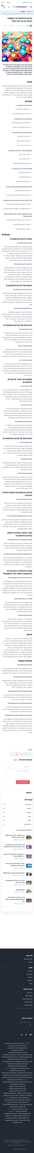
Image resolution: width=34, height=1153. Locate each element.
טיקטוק (26, 1080)
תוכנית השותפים (28, 959)
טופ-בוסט (29, 956)
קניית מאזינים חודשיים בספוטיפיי (21, 1116)
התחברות (29, 980)
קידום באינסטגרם (17, 169)
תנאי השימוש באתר (27, 999)
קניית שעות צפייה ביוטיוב (26, 1104)
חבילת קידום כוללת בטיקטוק (11, 1095)
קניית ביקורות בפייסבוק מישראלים (22, 1075)
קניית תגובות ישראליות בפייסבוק (23, 1077)
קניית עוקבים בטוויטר (21, 1111)
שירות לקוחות (27, 989)
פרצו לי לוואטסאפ (17, 1123)
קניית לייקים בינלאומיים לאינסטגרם (17, 1052)
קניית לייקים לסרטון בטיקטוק (11, 1082)
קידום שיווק (8, 1116)
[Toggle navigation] (31, 7)
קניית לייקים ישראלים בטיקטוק (18, 1091)
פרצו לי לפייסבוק (7, 1075)
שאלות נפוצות (28, 996)
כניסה (3, 2)
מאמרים (22, 11)
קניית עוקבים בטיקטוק (26, 1082)
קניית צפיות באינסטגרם (9, 1055)
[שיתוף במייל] (21, 754)
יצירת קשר (29, 993)
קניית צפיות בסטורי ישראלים (24, 1055)
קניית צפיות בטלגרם (11, 1118)
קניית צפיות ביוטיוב (23, 1102)
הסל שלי (30, 971)
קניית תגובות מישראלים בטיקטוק (17, 1089)
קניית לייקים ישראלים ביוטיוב (19, 1109)
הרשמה (8, 2)
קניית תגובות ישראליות (18, 1050)
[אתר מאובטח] (17, 1130)
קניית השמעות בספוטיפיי (24, 1113)
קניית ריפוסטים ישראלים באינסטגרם (17, 1048)
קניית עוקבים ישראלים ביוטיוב (17, 1107)
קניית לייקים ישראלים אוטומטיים (23, 1061)
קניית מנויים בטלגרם (23, 1118)
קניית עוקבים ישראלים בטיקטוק (17, 1086)
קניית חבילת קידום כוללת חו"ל (10, 1057)
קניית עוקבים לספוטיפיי (10, 1113)
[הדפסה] (12, 754)
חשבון (30, 968)
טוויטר (9, 1109)
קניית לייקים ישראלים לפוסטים (18, 1070)
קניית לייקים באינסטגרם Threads (20, 1068)
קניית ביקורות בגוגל (25, 1120)
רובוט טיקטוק (25, 1098)
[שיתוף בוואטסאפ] (30, 754)
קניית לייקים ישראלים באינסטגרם (17, 1046)
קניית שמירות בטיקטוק (26, 1095)
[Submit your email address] (30, 1026)
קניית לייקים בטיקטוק (15, 1098)
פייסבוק (8, 1068)
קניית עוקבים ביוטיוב (9, 1100)
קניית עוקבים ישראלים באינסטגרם (14, 1043)
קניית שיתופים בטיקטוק (10, 1093)
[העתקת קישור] (17, 754)
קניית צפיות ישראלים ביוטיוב (23, 1100)
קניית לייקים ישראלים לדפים (25, 1073)
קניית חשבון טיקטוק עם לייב (17, 1084)
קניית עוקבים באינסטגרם (25, 1057)
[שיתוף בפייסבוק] (26, 754)
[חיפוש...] (13, 7)
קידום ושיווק (11, 1111)
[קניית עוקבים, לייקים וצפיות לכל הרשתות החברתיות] (22, 7)
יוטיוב (7, 1098)
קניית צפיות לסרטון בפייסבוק (9, 1073)
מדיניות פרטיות (28, 1002)
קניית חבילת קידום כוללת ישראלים (17, 1059)
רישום (30, 984)
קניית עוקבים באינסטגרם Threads (17, 1066)
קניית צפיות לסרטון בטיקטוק (15, 1080)
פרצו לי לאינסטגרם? (8, 1061)
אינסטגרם (27, 1043)
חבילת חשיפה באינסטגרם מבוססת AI (18, 1064)
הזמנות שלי (29, 974)
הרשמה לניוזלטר (27, 1018)
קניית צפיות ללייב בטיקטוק (24, 1093)
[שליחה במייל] (21, 1035)
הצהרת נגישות (28, 1005)
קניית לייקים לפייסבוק (8, 1077)
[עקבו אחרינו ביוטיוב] (30, 1035)
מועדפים (30, 977)
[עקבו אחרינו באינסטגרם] (26, 1035)
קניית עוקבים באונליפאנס (12, 1120)
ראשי (28, 11)
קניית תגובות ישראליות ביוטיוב (10, 1104)
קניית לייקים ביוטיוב (12, 1102)
